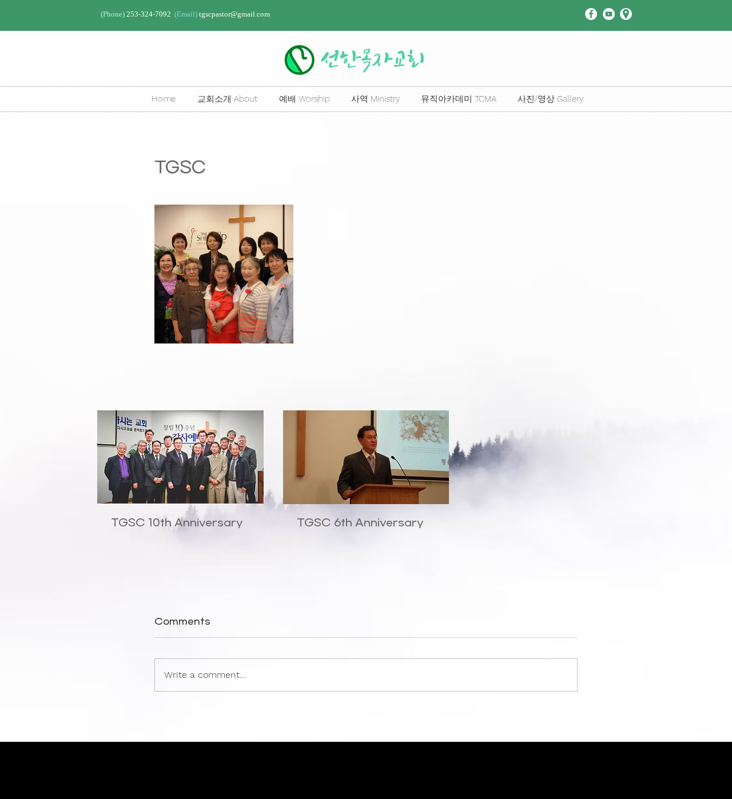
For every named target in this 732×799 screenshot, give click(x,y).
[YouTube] (609, 14)
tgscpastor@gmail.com (234, 14)
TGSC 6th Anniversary (360, 523)
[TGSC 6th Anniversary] (366, 457)
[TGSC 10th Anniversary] (180, 457)
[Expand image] (223, 274)
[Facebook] (591, 14)
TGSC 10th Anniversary (176, 523)
